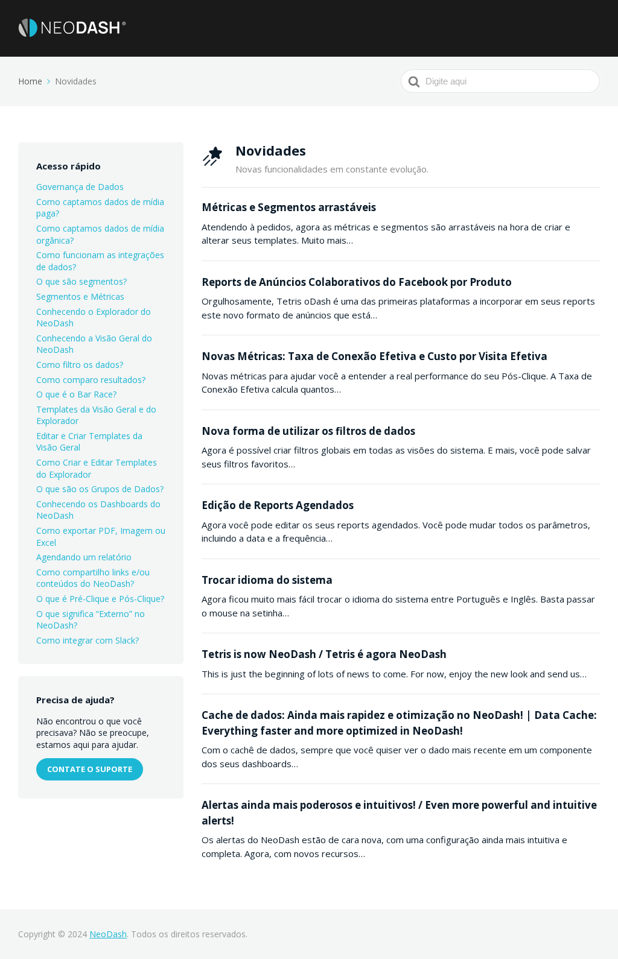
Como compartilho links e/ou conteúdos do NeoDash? (93, 578)
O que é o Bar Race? (76, 394)
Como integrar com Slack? (87, 640)
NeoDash (108, 934)
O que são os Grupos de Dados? (100, 489)
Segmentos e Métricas (80, 296)
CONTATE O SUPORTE (89, 769)
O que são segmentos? (81, 281)
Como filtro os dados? (79, 364)
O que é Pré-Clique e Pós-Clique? (100, 598)
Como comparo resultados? (90, 379)
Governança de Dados (80, 186)
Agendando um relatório (84, 557)
